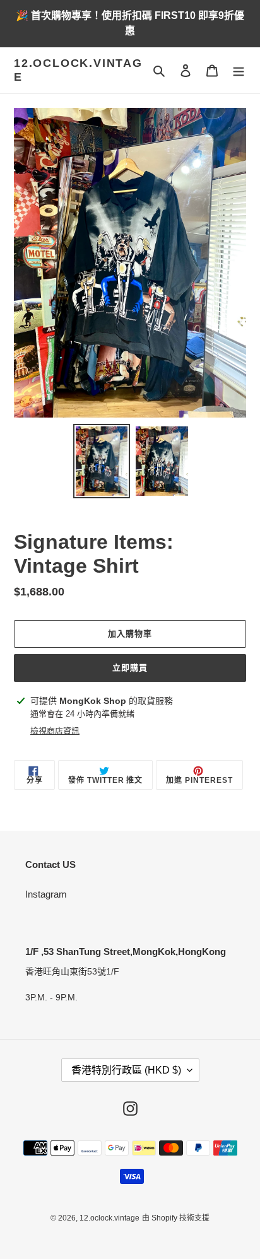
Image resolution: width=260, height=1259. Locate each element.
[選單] (238, 70)
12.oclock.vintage (78, 70)
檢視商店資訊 (55, 730)
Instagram (46, 894)
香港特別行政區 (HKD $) (126, 1070)
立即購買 (130, 667)
